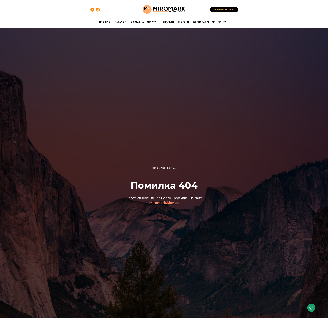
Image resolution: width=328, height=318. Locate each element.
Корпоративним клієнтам (211, 22)
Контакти (167, 22)
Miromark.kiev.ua (164, 203)
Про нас (104, 22)
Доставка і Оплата (143, 22)
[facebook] (92, 10)
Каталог (120, 22)
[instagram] (98, 10)
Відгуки (183, 22)
